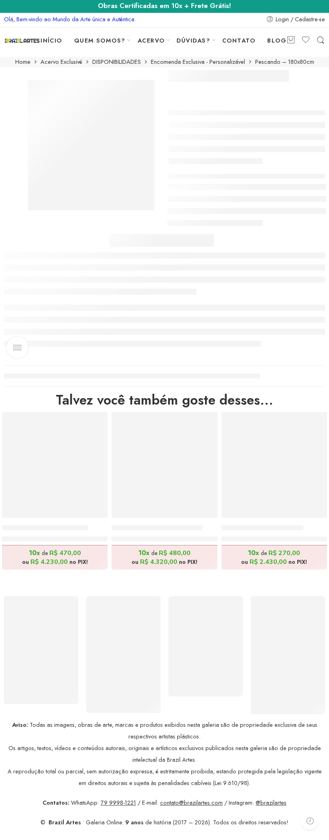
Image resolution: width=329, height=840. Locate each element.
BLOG (276, 40)
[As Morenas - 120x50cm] (274, 465)
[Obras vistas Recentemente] (310, 821)
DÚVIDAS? (193, 40)
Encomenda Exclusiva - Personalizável (198, 62)
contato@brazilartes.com (191, 802)
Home (22, 62)
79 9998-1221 (118, 802)
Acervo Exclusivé (61, 62)
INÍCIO (51, 40)
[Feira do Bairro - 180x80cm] (164, 465)
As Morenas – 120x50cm (262, 528)
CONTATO (238, 40)
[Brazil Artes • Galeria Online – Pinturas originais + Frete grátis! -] (22, 40)
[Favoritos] (96, 423)
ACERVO (151, 40)
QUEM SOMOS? (100, 40)
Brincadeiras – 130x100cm (45, 528)
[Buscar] (320, 40)
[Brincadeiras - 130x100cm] (55, 465)
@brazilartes (271, 802)
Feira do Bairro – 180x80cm (157, 528)
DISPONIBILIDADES (116, 62)
